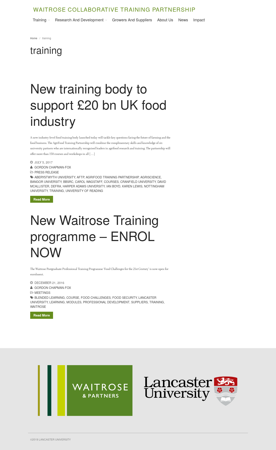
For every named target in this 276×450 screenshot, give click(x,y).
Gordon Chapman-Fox (52, 167)
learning (57, 302)
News (183, 19)
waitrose (38, 306)
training (56, 190)
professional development (106, 302)
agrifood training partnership (112, 177)
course (72, 297)
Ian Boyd (113, 186)
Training (39, 19)
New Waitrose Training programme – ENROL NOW (94, 235)
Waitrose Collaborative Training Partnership (114, 9)
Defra (56, 186)
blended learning (49, 297)
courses (111, 181)
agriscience (150, 177)
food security (124, 297)
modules (73, 302)
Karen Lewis (132, 186)
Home (33, 38)
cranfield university (138, 181)
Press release (46, 172)
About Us (165, 19)
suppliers (139, 302)
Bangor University (45, 181)
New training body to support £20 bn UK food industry (98, 104)
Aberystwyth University (54, 177)
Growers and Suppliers (132, 19)
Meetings (42, 292)
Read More (41, 199)
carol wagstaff (88, 181)
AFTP (80, 177)
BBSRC (68, 181)
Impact (199, 19)
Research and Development (79, 19)
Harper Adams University (84, 186)
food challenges (96, 297)
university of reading (84, 190)
